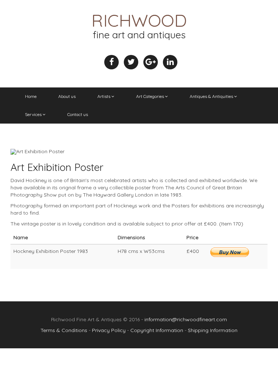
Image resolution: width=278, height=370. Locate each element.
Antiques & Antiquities (212, 96)
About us (67, 96)
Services (34, 114)
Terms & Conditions (64, 330)
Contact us (77, 114)
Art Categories (150, 96)
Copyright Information (156, 330)
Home (31, 96)
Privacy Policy (109, 330)
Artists (104, 96)
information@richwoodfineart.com (185, 319)
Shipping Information (212, 330)
